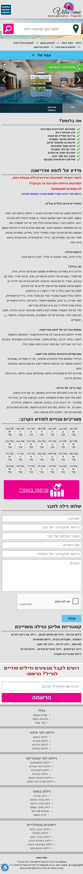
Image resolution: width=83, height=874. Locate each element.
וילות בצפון (40, 737)
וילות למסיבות (40, 770)
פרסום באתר (40, 719)
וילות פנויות (73, 634)
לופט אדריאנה (41, 47)
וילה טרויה (40, 796)
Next (78, 79)
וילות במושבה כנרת (40, 844)
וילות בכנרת (40, 774)
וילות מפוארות (41, 639)
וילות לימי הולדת (40, 766)
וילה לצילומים (72, 649)
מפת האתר (41, 857)
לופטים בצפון (47, 43)
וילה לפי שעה (45, 644)
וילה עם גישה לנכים (23, 634)
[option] (41, 86)
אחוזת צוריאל (40, 811)
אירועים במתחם (52, 108)
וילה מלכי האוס (40, 807)
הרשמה (41, 697)
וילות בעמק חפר (40, 848)
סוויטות (76, 644)
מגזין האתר (40, 715)
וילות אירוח (28, 649)
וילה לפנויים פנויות (49, 649)
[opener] (6, 10)
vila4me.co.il (47, 865)
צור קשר (40, 723)
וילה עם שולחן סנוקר (51, 634)
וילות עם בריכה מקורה (67, 654)
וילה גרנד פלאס (40, 800)
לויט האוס (40, 815)
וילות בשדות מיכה (40, 841)
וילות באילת (40, 748)
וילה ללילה (62, 644)
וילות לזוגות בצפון (40, 778)
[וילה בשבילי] (67, 8)
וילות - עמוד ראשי (71, 43)
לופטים (77, 639)
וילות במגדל (40, 833)
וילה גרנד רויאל (40, 803)
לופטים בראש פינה (65, 47)
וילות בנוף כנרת (40, 829)
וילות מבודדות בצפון (40, 781)
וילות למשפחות (40, 763)
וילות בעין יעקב (40, 837)
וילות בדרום (40, 745)
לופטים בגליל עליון (23, 43)
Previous (4, 79)
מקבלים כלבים (61, 639)
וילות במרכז (40, 741)
